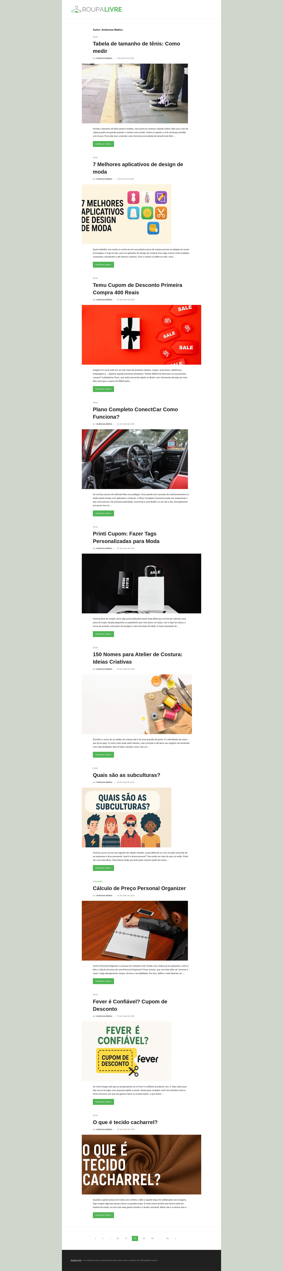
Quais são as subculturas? (126, 775)
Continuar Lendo (102, 144)
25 (167, 1238)
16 (117, 1238)
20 (152, 1238)
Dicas (95, 37)
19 (144, 1238)
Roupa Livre (76, 1260)
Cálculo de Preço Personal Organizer (139, 888)
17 (126, 1238)
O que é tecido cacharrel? (125, 1122)
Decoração (97, 881)
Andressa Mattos (104, 58)
